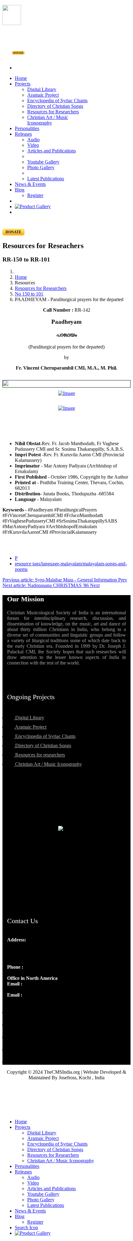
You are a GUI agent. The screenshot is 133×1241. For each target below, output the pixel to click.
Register (35, 195)
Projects (22, 83)
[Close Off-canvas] (66, 1111)
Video (33, 145)
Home (21, 78)
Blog (19, 189)
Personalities (27, 128)
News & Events (30, 184)
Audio (33, 139)
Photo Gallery (40, 167)
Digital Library (41, 89)
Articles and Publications (51, 150)
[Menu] (66, 57)
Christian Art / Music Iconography (47, 120)
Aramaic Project (43, 95)
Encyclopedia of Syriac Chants (57, 100)
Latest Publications (45, 178)
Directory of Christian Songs (55, 106)
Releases (23, 134)
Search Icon (26, 1227)
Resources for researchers (39, 754)
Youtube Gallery (43, 161)
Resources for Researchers (53, 111)
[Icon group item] (12, 1008)
